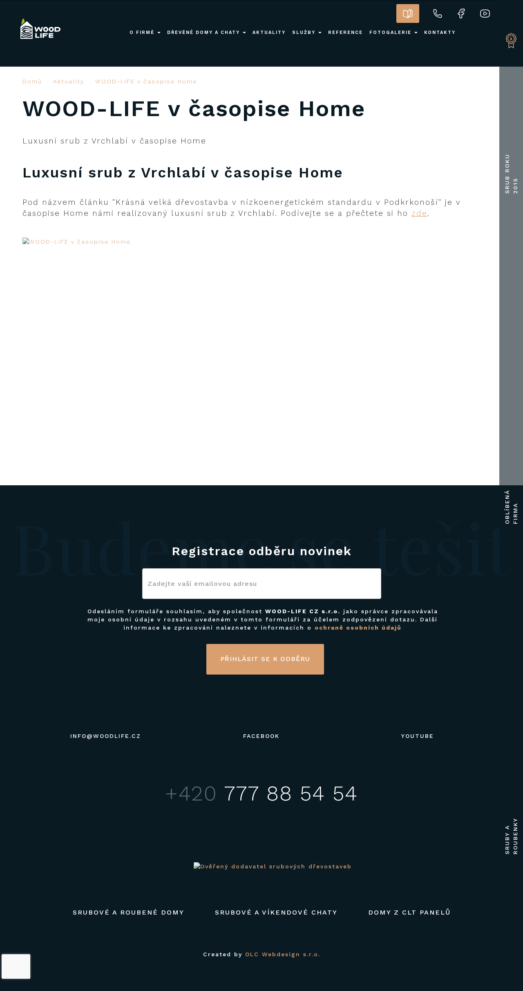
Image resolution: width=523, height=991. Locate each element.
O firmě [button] (143, 32)
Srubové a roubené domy (128, 912)
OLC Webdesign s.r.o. (282, 954)
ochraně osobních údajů (358, 627)
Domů (32, 81)
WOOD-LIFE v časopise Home (146, 81)
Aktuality (68, 81)
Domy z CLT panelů (409, 912)
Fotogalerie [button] (391, 32)
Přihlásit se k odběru (265, 659)
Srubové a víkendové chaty (276, 912)
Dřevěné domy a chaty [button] (204, 32)
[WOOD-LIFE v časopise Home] (138, 242)
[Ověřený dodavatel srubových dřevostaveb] (273, 866)
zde (419, 213)
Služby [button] (304, 32)
